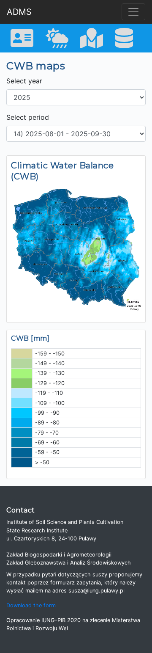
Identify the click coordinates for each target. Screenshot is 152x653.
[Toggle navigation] (133, 11)
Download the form (31, 605)
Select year (24, 81)
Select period (27, 117)
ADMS (19, 12)
